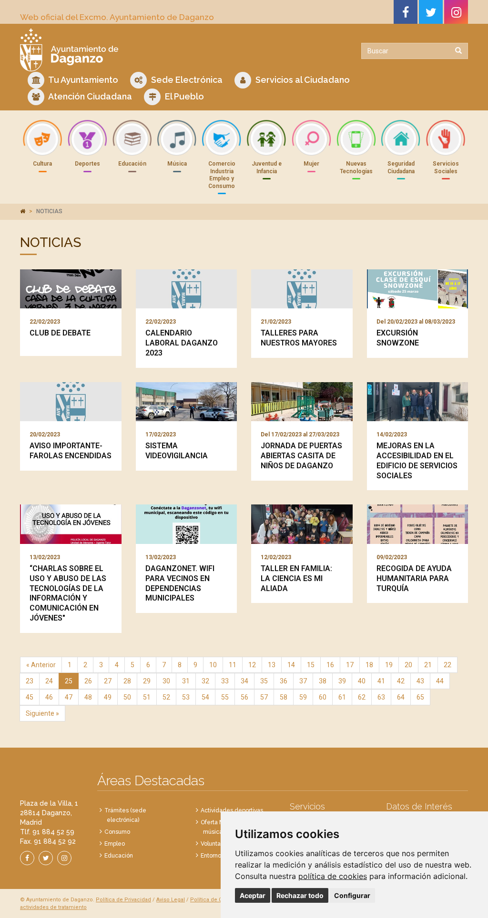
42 (401, 681)
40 (362, 681)
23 (29, 681)
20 (408, 665)
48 (88, 697)
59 (303, 697)
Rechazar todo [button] (300, 895)
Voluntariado (217, 843)
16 (330, 665)
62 (362, 697)
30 (166, 681)
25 (68, 681)
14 (291, 665)
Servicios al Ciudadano (302, 80)
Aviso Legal (170, 900)
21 (428, 665)
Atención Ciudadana (89, 96)
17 (350, 665)
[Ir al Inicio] (128, 50)
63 (381, 697)
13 (271, 665)
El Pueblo (183, 96)
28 (127, 681)
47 (68, 697)
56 (244, 697)
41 (381, 681)
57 (264, 697)
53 (186, 697)
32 (205, 681)
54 (205, 697)
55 (225, 697)
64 (401, 697)
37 (303, 681)
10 (213, 665)
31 (186, 681)
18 (369, 665)
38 (322, 681)
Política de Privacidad (123, 900)
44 (440, 681)
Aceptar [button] (252, 895)
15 (311, 665)
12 (252, 665)
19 (389, 665)
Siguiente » (42, 713)
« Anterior (41, 665)
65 (420, 697)
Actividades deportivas (232, 810)
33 (225, 681)
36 (283, 681)
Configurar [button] (352, 895)
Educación (118, 855)
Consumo (117, 832)
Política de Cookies (214, 900)
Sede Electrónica (186, 80)
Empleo (114, 843)
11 (232, 665)
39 (342, 681)
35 (264, 681)
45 (29, 697)
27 (108, 681)
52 (166, 697)
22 (447, 665)
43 (420, 681)
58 (283, 697)
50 (127, 697)
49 (108, 697)
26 (88, 681)
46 (49, 697)
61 (342, 697)
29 (147, 681)
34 (244, 681)
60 (322, 697)
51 (147, 697)
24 (49, 681)
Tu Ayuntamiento (82, 80)
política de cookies (332, 876)
